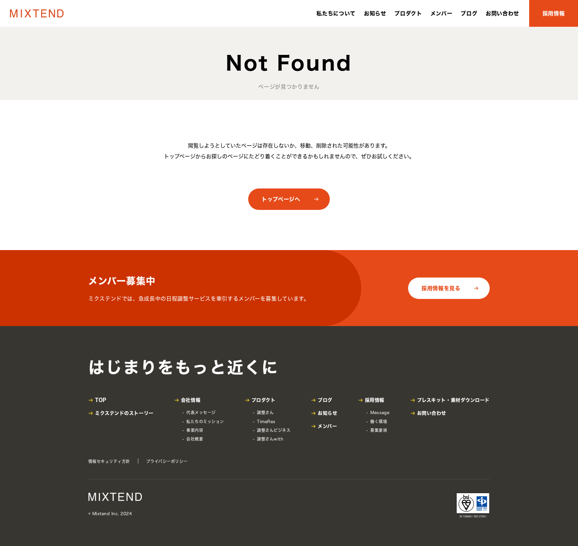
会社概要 (194, 439)
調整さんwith (270, 439)
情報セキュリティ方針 (109, 461)
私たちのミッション (205, 421)
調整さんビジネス (273, 430)
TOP (100, 400)
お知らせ (375, 13)
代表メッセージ (200, 412)
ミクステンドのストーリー (124, 413)
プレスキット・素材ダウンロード (453, 400)
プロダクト (408, 13)
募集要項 (378, 430)
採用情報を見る (440, 288)
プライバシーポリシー (167, 461)
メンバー (441, 13)
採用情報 (554, 13)
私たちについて (335, 13)
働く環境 (378, 421)
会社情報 (190, 400)
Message (379, 412)
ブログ (469, 13)
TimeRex (266, 421)
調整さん (265, 412)
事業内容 (194, 430)
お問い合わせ (502, 13)
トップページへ (281, 199)
